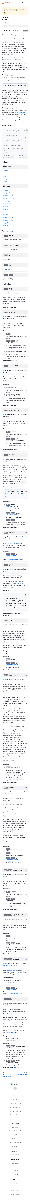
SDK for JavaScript (15, 1103)
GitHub (14, 1174)
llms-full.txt (15, 1187)
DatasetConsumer (10, 506)
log (6, 179)
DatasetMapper (10, 661)
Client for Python (15, 1115)
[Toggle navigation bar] (26, 2)
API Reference (15, 1099)
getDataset (21, 583)
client (6, 170)
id (5, 176)
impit (14, 1135)
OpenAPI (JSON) (15, 1191)
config (7, 173)
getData (7, 204)
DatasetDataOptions (11, 555)
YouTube (14, 1171)
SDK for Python (15, 1107)
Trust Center (14, 1155)
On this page (6, 26)
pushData (8, 212)
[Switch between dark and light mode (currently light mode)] (15, 1088)
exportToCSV (9, 195)
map (6, 209)
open (6, 225)
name (6, 181)
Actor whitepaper (14, 1142)
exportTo (7, 193)
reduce (7, 214)
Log (9, 269)
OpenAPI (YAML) (15, 1194)
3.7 (5, 13)
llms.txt (15, 1183)
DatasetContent (13, 543)
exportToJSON (9, 198)
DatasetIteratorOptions (12, 514)
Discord (14, 1163)
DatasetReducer (20, 849)
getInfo (7, 206)
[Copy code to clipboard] (26, 85)
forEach (7, 201)
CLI (15, 1119)
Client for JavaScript (15, 1111)
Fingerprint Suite (14, 1131)
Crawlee (14, 1127)
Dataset (15, 1005)
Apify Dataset (21, 112)
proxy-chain (14, 1146)
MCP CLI (14, 1138)
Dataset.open (8, 60)
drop (6, 190)
